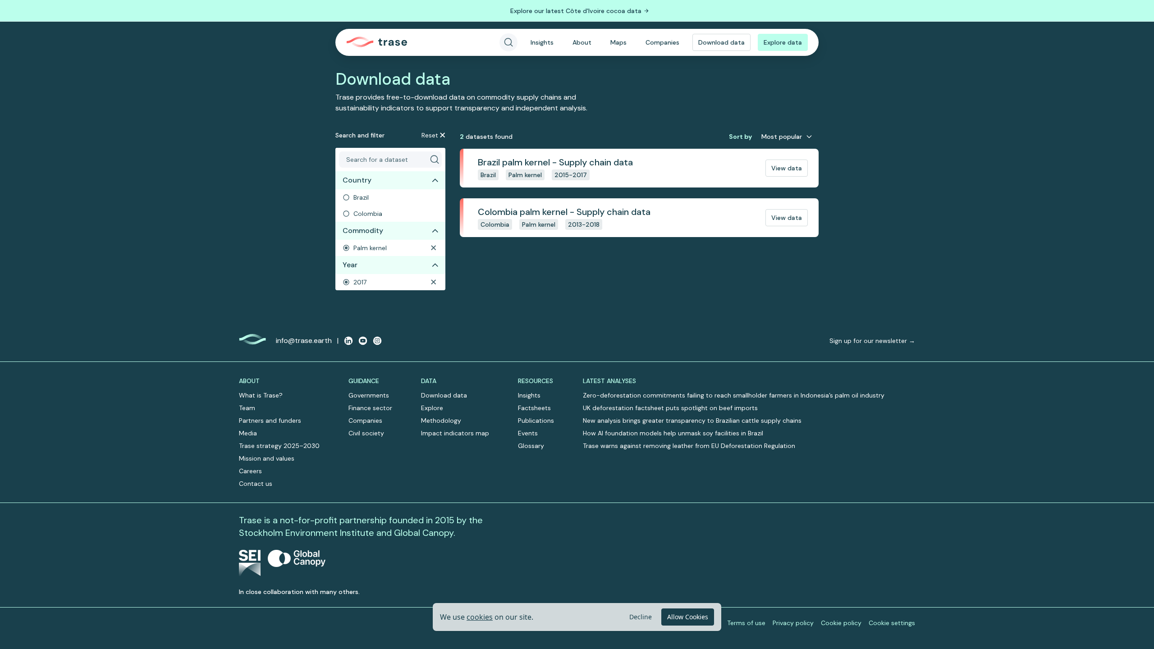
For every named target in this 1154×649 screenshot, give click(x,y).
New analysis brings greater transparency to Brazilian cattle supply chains (692, 420)
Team (247, 408)
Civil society (366, 433)
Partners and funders (270, 420)
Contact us (255, 484)
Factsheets (534, 408)
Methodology (441, 420)
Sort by (740, 137)
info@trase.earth (304, 340)
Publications (536, 420)
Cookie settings (892, 623)
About (581, 42)
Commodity (363, 230)
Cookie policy (841, 623)
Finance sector (370, 408)
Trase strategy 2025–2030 (279, 446)
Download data (721, 42)
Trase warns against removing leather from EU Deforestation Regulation (689, 446)
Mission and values (266, 458)
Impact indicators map (455, 433)
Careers (250, 471)
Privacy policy (793, 623)
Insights (542, 42)
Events (528, 433)
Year (350, 265)
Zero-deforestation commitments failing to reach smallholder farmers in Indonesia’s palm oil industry (733, 395)
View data (786, 168)
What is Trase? (261, 395)
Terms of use (746, 623)
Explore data (783, 42)
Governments (368, 395)
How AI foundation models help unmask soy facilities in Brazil (673, 433)
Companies (662, 42)
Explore (432, 408)
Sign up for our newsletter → (872, 341)
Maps (618, 42)
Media (248, 433)
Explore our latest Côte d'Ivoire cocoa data (575, 11)
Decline (640, 616)
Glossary (531, 446)
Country (357, 180)
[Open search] (508, 42)
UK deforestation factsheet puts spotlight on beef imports (670, 408)
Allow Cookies (687, 616)
